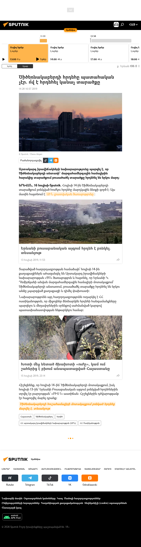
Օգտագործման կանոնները (40, 498)
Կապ (60, 498)
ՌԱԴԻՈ (107, 469)
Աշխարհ (33, 469)
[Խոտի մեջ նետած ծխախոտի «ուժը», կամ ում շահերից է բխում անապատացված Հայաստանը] (70, 338)
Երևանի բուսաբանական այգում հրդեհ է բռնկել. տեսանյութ (66, 250)
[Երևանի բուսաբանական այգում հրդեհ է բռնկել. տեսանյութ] (70, 222)
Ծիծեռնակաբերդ (44, 416)
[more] (118, 259)
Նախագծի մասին (12, 498)
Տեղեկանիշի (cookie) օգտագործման (105, 503)
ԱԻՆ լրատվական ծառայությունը (70, 194)
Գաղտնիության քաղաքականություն (62, 503)
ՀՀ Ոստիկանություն (90, 423)
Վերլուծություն (51, 469)
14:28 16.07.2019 (28, 88)
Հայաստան (26, 416)
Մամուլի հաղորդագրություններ (82, 498)
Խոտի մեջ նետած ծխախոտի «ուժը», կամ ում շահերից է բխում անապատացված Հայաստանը (65, 366)
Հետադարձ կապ (11, 507)
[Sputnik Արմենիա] (17, 27)
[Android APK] (12, 517)
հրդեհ (60, 416)
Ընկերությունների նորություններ (21, 503)
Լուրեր (14, 51)
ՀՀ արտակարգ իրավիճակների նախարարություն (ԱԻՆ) (48, 423)
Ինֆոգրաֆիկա (73, 469)
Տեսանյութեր (92, 469)
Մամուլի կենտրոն (125, 469)
